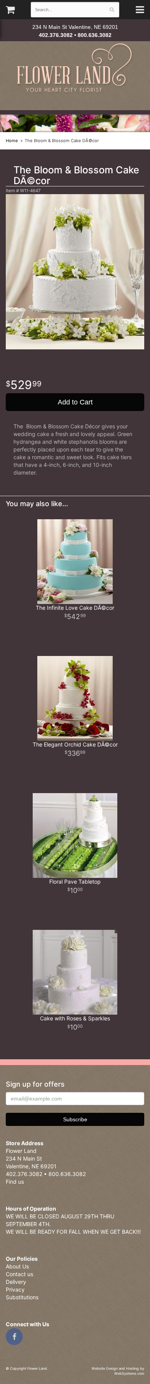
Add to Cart (75, 402)
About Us (17, 1266)
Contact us (19, 1274)
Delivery (16, 1281)
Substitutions (22, 1297)
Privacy (15, 1289)
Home (12, 140)
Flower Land (75, 68)
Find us (15, 1181)
